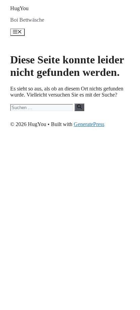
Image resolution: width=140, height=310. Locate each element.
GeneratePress (89, 124)
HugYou (19, 8)
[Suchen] (79, 107)
